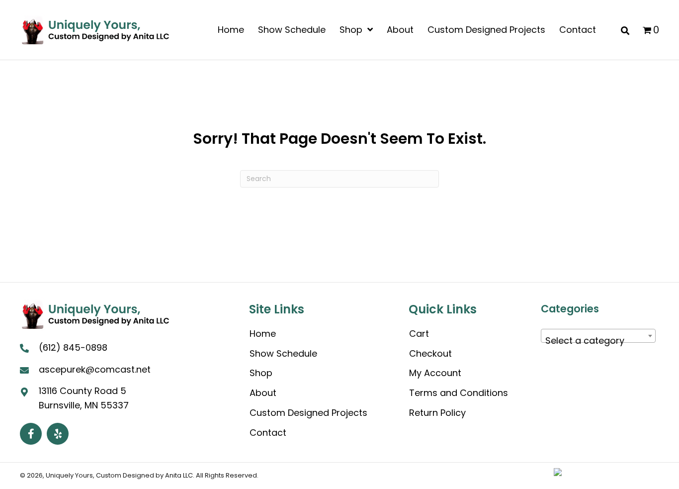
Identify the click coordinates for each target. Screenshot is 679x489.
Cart (419, 333)
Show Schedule (283, 353)
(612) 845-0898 (73, 347)
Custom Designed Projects (308, 412)
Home (263, 333)
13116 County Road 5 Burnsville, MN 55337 (84, 398)
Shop (261, 373)
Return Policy (437, 412)
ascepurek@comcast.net (95, 369)
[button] (31, 434)
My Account (435, 373)
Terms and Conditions (458, 393)
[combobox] (598, 336)
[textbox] (598, 340)
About (263, 393)
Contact (268, 432)
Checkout (430, 353)
